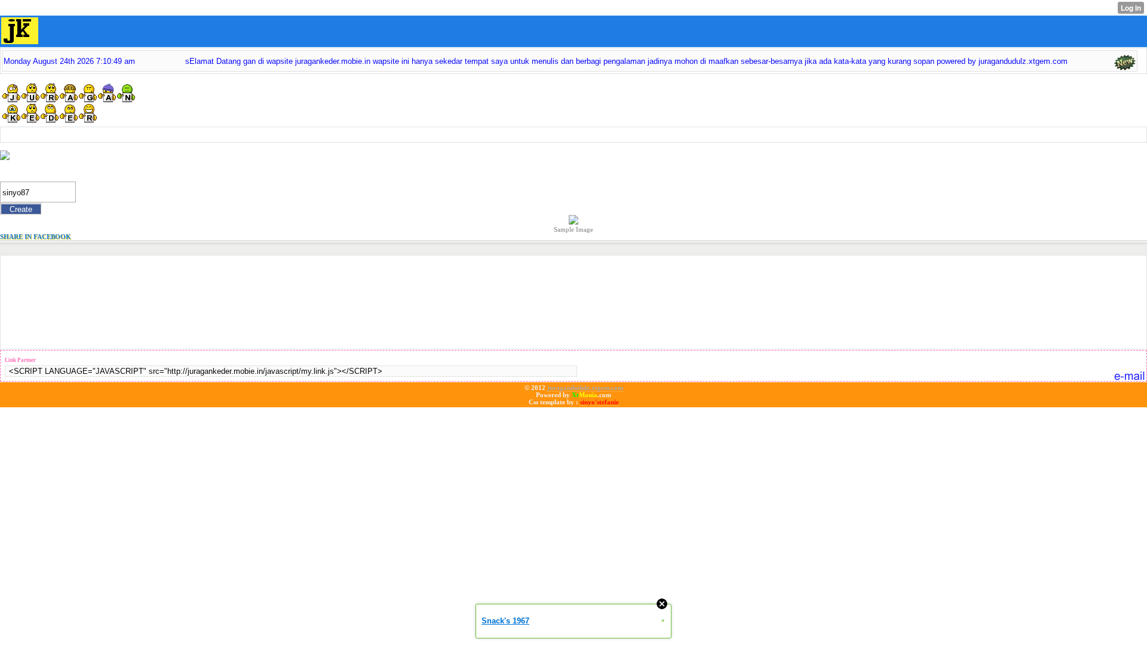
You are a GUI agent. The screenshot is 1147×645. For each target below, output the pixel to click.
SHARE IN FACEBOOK (35, 236)
